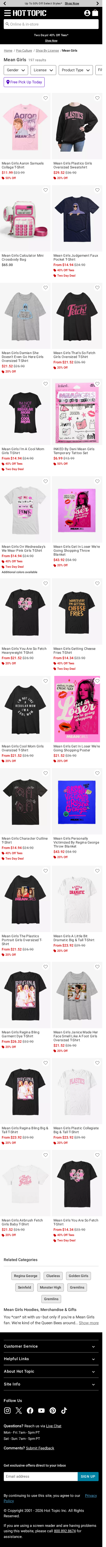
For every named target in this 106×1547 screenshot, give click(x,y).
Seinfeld (24, 1287)
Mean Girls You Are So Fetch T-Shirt (75, 1222)
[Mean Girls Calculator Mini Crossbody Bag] (25, 218)
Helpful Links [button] (16, 1358)
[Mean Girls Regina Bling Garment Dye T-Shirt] (25, 995)
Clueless (53, 1276)
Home (8, 50)
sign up (88, 1476)
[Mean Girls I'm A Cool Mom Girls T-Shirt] (25, 412)
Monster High (50, 1287)
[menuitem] (95, 13)
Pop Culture (24, 50)
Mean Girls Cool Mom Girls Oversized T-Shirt (23, 748)
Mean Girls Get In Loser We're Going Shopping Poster (76, 748)
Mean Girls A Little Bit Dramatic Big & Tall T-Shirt (73, 938)
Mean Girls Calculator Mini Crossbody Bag (23, 257)
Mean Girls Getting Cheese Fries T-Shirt (74, 650)
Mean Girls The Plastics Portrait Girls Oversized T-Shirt (22, 940)
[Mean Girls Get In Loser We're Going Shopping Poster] (77, 709)
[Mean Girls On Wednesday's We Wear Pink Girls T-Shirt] (25, 509)
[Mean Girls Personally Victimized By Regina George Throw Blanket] (77, 801)
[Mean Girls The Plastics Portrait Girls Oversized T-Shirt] (25, 899)
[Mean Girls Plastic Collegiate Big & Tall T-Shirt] (77, 1091)
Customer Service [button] (21, 1346)
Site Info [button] (12, 1384)
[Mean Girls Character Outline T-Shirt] (25, 801)
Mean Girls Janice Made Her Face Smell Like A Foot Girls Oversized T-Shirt (75, 1036)
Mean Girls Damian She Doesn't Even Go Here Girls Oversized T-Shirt (23, 357)
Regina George (25, 1276)
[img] (7, 1410)
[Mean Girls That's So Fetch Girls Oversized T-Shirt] (77, 316)
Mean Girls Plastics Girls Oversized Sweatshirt (72, 165)
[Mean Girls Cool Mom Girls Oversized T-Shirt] (25, 709)
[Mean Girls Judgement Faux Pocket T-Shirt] (77, 218)
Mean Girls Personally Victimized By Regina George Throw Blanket (76, 842)
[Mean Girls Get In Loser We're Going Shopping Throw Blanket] (77, 509)
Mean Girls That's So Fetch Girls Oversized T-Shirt (74, 355)
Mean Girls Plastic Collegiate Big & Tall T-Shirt (76, 1130)
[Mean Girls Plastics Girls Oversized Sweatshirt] (77, 126)
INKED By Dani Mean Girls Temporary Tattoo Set (73, 451)
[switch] (24, 82)
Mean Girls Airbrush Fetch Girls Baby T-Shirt (22, 1222)
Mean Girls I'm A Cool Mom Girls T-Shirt (23, 451)
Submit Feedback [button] (40, 1448)
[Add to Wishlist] (45, 97)
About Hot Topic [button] (19, 1371)
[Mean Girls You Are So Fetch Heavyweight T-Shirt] (25, 611)
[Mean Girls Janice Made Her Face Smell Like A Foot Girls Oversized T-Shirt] (77, 995)
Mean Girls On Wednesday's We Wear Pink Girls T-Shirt (24, 548)
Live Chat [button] (53, 1426)
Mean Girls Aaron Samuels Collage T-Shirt (23, 165)
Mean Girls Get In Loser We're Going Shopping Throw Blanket (76, 550)
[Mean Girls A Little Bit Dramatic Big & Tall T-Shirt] (77, 899)
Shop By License (47, 50)
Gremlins (77, 1287)
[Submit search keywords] (7, 24)
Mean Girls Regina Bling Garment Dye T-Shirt (20, 1034)
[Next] (97, 3)
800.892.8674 (65, 1531)
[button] (6, 13)
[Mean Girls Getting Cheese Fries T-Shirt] (77, 611)
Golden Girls (78, 1276)
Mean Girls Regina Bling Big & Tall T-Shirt (25, 1130)
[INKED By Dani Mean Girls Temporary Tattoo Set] (77, 412)
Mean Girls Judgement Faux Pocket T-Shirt (75, 257)
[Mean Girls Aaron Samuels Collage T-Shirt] (25, 126)
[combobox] (51, 24)
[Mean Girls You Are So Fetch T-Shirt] (77, 1183)
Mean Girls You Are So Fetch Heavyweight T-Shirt (24, 650)
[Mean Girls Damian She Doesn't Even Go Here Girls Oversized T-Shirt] (25, 316)
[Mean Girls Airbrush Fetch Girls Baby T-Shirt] (25, 1183)
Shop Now (72, 3)
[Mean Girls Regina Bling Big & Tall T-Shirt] (25, 1091)
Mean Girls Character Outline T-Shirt (25, 840)
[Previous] (4, 3)
